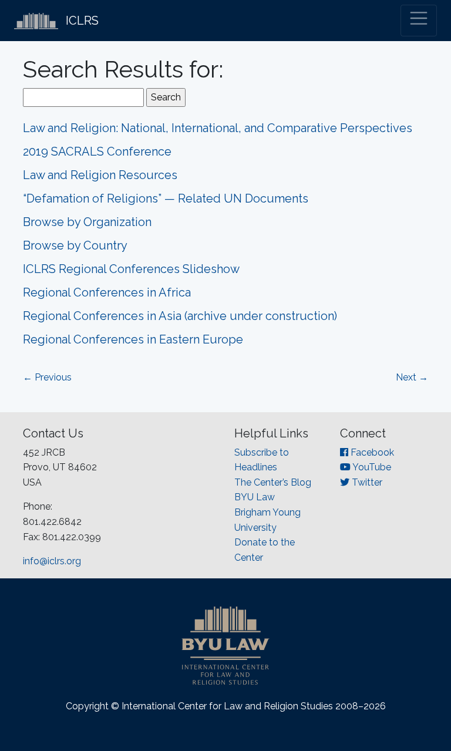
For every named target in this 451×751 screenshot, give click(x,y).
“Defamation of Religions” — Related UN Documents (165, 198)
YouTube (371, 467)
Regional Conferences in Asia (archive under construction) (180, 316)
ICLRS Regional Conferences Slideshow (131, 269)
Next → (412, 377)
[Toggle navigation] (418, 20)
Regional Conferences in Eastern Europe (133, 339)
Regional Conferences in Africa (107, 292)
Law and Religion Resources (100, 175)
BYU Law (254, 497)
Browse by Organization (87, 222)
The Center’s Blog (272, 482)
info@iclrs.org (52, 561)
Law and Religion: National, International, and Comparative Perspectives (217, 128)
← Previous (47, 377)
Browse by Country (75, 245)
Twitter (365, 482)
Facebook (371, 452)
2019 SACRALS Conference (97, 151)
